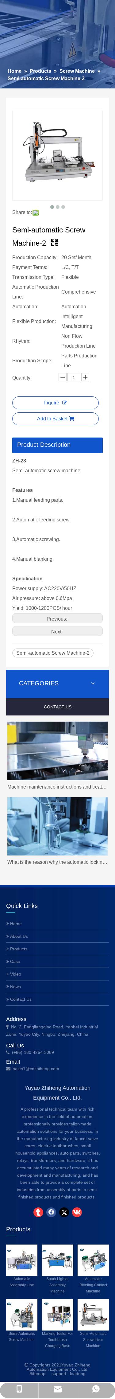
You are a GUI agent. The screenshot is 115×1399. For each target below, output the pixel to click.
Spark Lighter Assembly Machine (57, 1284)
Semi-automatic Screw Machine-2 (53, 653)
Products (18, 948)
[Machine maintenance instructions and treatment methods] (57, 751)
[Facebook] (51, 1212)
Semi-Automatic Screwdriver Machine (93, 1339)
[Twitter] (64, 1212)
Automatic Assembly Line (22, 1281)
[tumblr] (38, 1212)
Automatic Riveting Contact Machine (93, 1284)
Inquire (51, 402)
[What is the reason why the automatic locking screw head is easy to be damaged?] (57, 826)
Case (14, 961)
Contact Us (20, 999)
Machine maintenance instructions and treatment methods (57, 786)
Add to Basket (52, 418)
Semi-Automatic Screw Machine (22, 1336)
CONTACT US (57, 706)
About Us (18, 936)
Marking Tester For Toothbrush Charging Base (57, 1339)
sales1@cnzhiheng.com (36, 1068)
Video (15, 974)
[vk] (77, 1212)
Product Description (44, 444)
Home (15, 923)
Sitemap (37, 1373)
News (15, 986)
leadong (78, 1373)
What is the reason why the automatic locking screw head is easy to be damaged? (57, 862)
